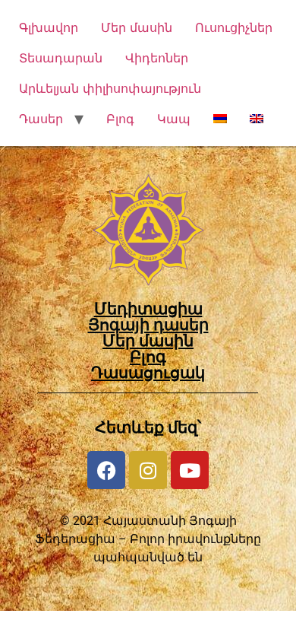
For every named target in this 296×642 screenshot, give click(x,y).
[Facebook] (106, 470)
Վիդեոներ (156, 57)
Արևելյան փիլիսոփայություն (110, 88)
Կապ (174, 118)
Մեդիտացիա (148, 309)
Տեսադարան (60, 57)
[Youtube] (190, 470)
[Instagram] (148, 470)
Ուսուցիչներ (233, 27)
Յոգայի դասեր (148, 325)
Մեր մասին (136, 27)
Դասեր (41, 118)
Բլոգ (120, 118)
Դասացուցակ (148, 373)
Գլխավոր (48, 27)
